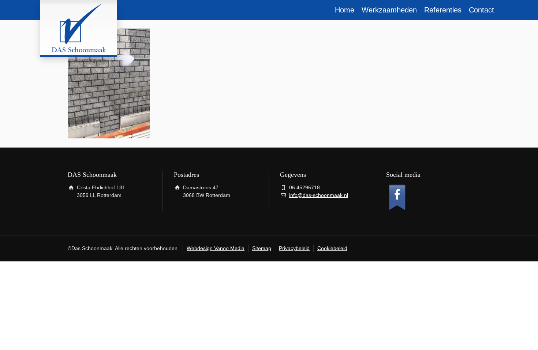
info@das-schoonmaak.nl (318, 195)
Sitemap (261, 248)
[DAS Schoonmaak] (78, 27)
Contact (481, 10)
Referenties (443, 10)
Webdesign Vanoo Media (215, 248)
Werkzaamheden (389, 10)
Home (344, 10)
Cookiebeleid (332, 248)
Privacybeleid (294, 248)
